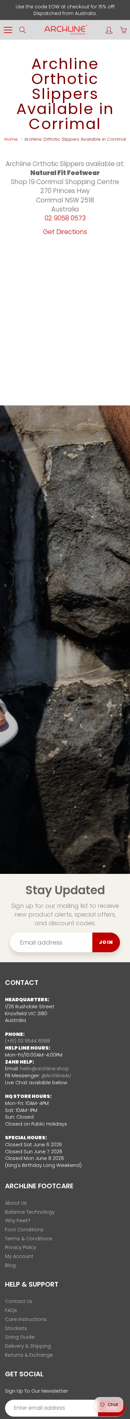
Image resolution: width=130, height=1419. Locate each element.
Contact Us (18, 1301)
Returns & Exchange (29, 1355)
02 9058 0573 (65, 218)
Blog (10, 1265)
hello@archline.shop (44, 1068)
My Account (19, 1256)
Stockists (16, 1328)
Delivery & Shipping (28, 1346)
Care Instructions (26, 1319)
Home (11, 139)
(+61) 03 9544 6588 (27, 1041)
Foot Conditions (24, 1229)
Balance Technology (30, 1212)
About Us (16, 1203)
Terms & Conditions (28, 1238)
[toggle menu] (8, 30)
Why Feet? (17, 1220)
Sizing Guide (20, 1337)
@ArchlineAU (56, 1075)
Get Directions (65, 231)
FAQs (11, 1310)
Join (106, 942)
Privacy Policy (20, 1247)
